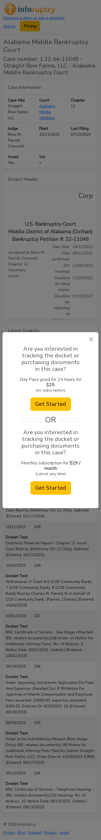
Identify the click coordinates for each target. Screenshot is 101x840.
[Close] (91, 340)
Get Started (50, 404)
